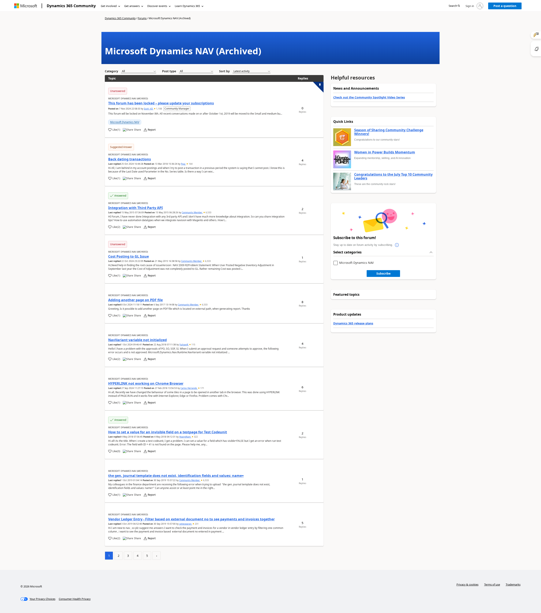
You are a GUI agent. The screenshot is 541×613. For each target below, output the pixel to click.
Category (111, 71)
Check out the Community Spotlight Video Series (369, 97)
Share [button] (137, 129)
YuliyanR (184, 344)
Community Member (192, 212)
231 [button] (196, 523)
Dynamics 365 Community (71, 5)
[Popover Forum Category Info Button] (397, 245)
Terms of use (492, 584)
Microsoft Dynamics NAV (124, 122)
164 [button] (190, 163)
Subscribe (383, 273)
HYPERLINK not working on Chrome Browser (145, 383)
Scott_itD (148, 108)
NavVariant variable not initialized (137, 340)
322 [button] (195, 436)
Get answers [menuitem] (132, 6)
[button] (454, 6)
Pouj (183, 163)
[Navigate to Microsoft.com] (25, 5)
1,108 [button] (159, 108)
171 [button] (202, 388)
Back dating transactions (129, 159)
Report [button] (152, 129)
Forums (142, 18)
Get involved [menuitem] (109, 6)
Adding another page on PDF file (135, 300)
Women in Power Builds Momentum (384, 152)
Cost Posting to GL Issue (128, 256)
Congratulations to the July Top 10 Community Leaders (393, 176)
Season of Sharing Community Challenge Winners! (388, 132)
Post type (169, 71)
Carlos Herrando (189, 388)
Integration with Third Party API (135, 207)
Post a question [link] (504, 6)
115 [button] (193, 344)
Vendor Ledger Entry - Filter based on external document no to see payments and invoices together (191, 519)
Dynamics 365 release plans (353, 323)
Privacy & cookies (467, 584)
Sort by (224, 71)
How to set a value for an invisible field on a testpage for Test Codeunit (167, 432)
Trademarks (513, 584)
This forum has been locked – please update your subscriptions (161, 103)
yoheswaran (185, 523)
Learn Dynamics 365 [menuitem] (187, 6)
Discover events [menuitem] (157, 6)
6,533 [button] (208, 212)
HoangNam (185, 436)
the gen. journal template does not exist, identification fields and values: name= (176, 475)
